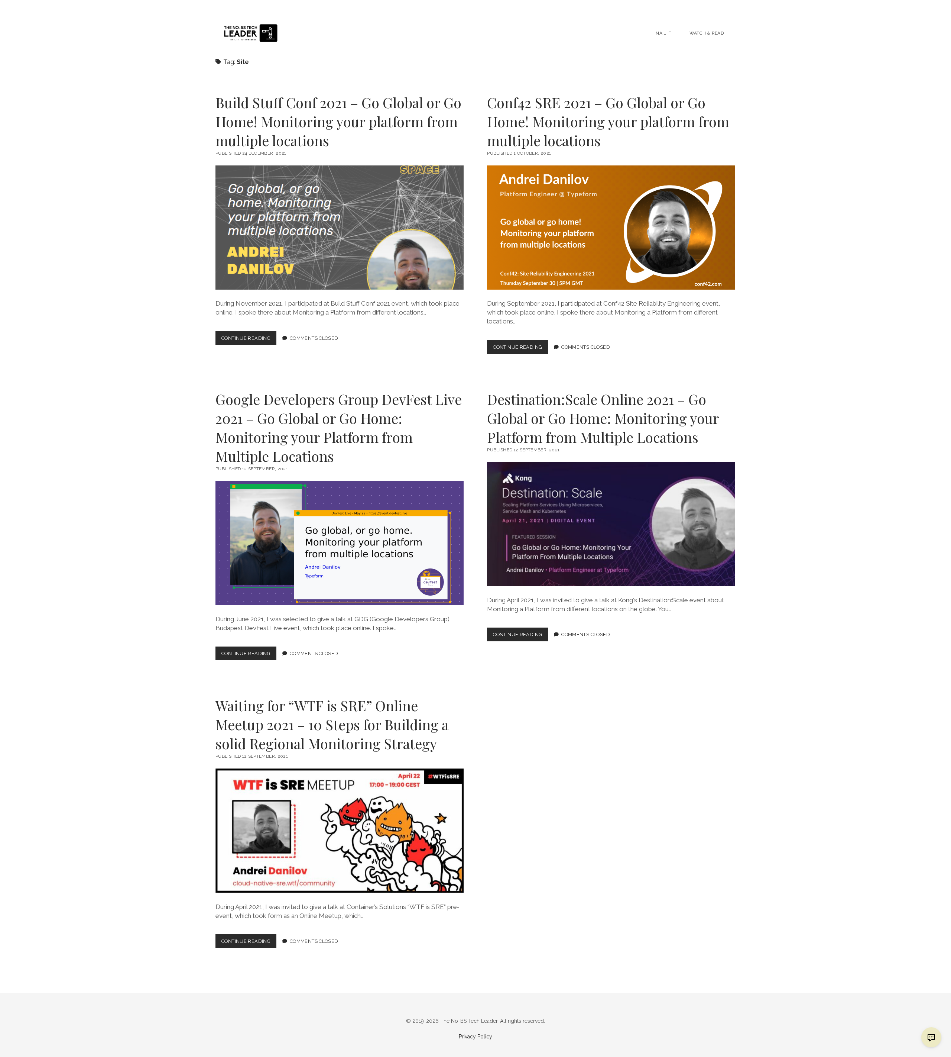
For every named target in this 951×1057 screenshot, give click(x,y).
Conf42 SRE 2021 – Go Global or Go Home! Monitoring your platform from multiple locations (608, 121)
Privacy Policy (475, 1037)
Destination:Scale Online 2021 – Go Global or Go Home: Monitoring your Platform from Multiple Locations (603, 418)
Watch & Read (706, 33)
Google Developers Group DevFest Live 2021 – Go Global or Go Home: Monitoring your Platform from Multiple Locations (338, 427)
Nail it (664, 33)
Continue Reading (248, 340)
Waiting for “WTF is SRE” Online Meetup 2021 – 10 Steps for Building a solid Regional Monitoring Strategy (331, 724)
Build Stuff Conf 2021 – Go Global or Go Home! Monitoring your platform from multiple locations (338, 121)
